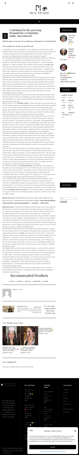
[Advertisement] (68, 151)
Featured (71, 112)
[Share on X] (2, 223)
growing (20, 281)
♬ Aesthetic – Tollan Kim (39, 203)
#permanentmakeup (47, 200)
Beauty (70, 95)
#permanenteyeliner (21, 203)
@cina (5, 198)
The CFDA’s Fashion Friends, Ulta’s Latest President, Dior (35, 310)
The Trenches (65, 113)
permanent (37, 281)
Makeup (11, 281)
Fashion (64, 95)
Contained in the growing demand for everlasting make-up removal (25, 32)
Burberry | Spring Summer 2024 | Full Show (23, 310)
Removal (28, 281)
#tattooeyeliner (8, 203)
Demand (45, 281)
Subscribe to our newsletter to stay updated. (66, 193)
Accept (52, 447)
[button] (75, 431)
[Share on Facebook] (2, 227)
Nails (63, 105)
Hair (63, 100)
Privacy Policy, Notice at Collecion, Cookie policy (52, 451)
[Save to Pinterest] (2, 232)
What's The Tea (71, 106)
